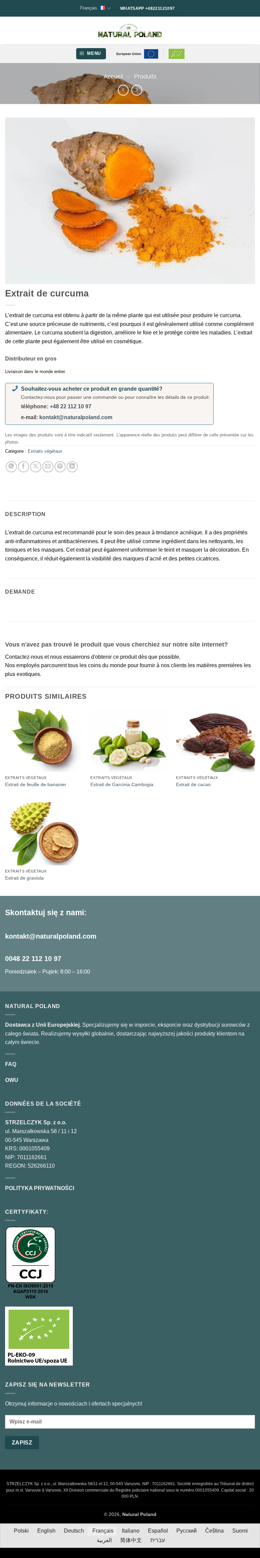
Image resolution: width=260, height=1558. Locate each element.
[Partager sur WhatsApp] (11, 466)
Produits (145, 76)
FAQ (10, 1064)
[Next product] (123, 90)
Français (88, 8)
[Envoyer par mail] (47, 466)
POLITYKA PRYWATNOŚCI (39, 1188)
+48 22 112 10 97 (70, 406)
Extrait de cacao (193, 784)
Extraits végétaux (45, 451)
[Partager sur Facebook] (23, 466)
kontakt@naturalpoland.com (75, 417)
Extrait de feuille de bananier (35, 784)
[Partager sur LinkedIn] (72, 466)
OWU (11, 1080)
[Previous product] (136, 90)
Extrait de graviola (24, 878)
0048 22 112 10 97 (33, 958)
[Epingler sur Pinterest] (60, 466)
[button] (91, 53)
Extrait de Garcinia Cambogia (121, 784)
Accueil (113, 76)
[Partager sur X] (35, 466)
